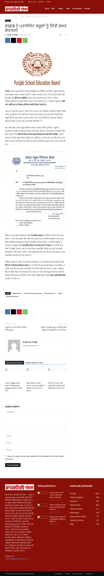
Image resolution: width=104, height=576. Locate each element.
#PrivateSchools (50, 293)
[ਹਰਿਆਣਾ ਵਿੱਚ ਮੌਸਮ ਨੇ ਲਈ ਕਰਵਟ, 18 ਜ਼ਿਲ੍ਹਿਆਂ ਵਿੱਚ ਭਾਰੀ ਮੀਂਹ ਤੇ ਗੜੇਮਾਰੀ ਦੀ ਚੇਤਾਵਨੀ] (43, 507)
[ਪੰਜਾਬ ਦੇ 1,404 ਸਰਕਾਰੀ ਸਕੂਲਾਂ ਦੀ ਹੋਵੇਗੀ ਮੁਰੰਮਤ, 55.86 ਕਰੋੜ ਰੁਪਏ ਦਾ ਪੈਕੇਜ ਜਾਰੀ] (14, 374)
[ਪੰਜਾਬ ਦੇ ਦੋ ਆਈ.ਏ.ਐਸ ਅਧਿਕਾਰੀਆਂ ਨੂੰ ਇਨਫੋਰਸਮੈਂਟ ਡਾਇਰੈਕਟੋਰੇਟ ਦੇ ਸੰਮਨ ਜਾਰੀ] (57, 374)
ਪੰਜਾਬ (52, 9)
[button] (96, 9)
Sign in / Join (32, 2)
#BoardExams (17, 293)
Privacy (67, 574)
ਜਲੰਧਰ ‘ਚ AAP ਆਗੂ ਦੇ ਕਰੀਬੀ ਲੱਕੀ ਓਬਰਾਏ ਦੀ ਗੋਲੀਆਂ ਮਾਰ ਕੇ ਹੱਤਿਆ (53, 328)
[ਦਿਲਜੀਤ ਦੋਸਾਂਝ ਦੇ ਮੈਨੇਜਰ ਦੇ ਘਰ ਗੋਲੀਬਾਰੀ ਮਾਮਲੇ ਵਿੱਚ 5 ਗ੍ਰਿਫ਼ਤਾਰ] (43, 519)
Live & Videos (77, 9)
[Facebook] (7, 40)
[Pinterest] (19, 40)
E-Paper (87, 9)
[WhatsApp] (25, 40)
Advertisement (78, 574)
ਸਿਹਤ (68, 9)
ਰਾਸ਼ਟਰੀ (60, 9)
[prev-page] (6, 395)
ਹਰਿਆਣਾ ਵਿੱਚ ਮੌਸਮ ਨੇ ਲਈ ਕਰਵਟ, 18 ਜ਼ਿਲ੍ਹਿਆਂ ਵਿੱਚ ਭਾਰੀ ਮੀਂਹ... (57, 507)
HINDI (48, 2)
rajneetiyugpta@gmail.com (16, 559)
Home (7, 17)
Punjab (14, 17)
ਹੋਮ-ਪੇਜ (47, 9)
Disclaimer (59, 574)
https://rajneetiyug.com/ (31, 345)
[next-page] (10, 395)
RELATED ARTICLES (14, 363)
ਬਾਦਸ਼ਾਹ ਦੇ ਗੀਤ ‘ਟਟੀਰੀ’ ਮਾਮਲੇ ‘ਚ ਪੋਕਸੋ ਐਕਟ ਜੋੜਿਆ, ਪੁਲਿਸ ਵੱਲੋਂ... (57, 495)
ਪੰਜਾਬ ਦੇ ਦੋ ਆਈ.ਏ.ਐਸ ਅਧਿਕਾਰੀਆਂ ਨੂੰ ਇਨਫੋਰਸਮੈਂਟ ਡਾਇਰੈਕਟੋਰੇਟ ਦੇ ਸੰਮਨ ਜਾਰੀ (56, 385)
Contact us (89, 574)
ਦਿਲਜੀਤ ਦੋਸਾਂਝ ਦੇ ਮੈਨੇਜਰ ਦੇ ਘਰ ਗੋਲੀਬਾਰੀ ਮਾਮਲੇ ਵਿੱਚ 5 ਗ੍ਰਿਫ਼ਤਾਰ (58, 519)
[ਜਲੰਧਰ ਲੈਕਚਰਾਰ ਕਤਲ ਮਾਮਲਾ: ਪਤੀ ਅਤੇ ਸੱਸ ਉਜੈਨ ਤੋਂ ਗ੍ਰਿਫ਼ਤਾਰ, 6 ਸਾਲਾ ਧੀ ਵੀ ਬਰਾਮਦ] (35, 374)
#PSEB (60, 293)
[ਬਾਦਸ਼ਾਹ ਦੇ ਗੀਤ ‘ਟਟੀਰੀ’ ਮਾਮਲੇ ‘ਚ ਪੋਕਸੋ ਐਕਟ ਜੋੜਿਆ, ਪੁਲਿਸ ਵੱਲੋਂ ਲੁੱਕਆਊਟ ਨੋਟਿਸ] (43, 495)
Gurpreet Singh (12, 35)
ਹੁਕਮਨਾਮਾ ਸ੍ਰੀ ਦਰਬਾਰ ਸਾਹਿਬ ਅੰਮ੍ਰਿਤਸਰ (16, 328)
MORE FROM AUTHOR (34, 363)
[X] (13, 40)
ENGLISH (41, 2)
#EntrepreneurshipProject (33, 293)
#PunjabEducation (12, 296)
